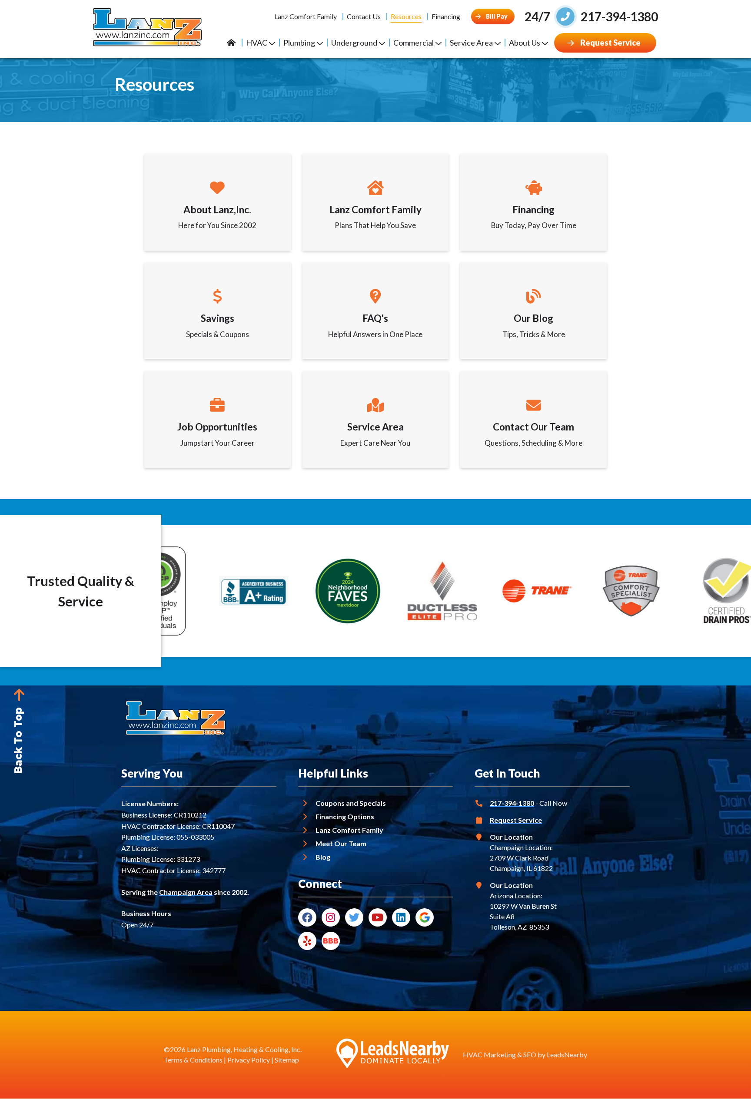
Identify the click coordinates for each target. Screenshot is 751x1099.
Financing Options (345, 816)
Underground (354, 42)
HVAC (256, 42)
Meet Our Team (341, 843)
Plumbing (299, 42)
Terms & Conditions (193, 1060)
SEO (529, 1054)
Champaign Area (186, 892)
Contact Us (364, 16)
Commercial (413, 42)
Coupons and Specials (351, 803)
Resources (406, 16)
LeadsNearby (567, 1054)
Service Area (471, 42)
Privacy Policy (248, 1060)
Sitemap (287, 1060)
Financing (446, 16)
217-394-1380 (512, 803)
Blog (323, 857)
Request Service (516, 820)
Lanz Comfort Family (305, 16)
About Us (524, 42)
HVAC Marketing (489, 1054)
